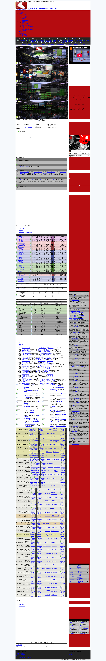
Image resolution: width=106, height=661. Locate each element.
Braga (54, 455)
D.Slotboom (21, 266)
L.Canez (20, 270)
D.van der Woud (22, 267)
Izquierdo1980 (75, 405)
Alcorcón (38, 371)
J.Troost (20, 254)
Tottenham (80, 572)
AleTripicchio (75, 295)
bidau (71, 568)
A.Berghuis (21, 281)
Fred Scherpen (26, 376)
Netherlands (28, 127)
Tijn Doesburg (25, 374)
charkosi (72, 576)
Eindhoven (50, 467)
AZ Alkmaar (48, 512)
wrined (71, 631)
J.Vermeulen (21, 253)
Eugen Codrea (26, 368)
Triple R (72, 566)
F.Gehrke (20, 261)
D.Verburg (20, 279)
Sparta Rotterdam (54, 493)
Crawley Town (50, 379)
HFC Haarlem (56, 471)
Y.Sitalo (20, 257)
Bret (76, 370)
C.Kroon (20, 277)
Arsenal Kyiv (81, 581)
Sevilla (79, 582)
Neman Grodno (79, 576)
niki (71, 581)
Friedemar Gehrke (27, 351)
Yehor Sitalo (25, 362)
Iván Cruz (24, 359)
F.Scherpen (21, 241)
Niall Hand (25, 358)
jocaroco (72, 569)
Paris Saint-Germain (56, 440)
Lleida (79, 574)
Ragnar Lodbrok (76, 308)
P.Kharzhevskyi (22, 245)
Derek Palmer (25, 383)
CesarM (72, 625)
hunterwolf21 (83, 633)
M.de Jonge (21, 247)
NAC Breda (48, 504)
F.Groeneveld (21, 239)
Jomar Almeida (26, 372)
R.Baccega (20, 240)
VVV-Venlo (54, 501)
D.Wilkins (20, 284)
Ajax (41, 354)
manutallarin (76, 365)
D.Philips (20, 258)
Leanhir (72, 579)
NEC (49, 489)
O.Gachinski (21, 288)
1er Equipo (21, 228)
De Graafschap (48, 448)
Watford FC (41, 349)
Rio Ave (80, 569)
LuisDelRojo (19, 645)
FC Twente (51, 348)
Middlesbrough (40, 358)
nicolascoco (76, 332)
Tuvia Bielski (75, 300)
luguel (22, 179)
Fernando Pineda (26, 355)
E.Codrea (20, 264)
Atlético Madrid (44, 357)
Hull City (45, 359)
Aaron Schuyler (26, 375)
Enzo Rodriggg (76, 411)
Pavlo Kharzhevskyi (27, 357)
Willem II (50, 474)
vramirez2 (72, 582)
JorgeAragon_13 (75, 311)
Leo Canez (25, 371)
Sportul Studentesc (44, 365)
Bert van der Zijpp (26, 379)
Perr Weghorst (26, 353)
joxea (71, 574)
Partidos (21, 345)
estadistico (63, 172)
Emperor (76, 323)
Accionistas (22, 606)
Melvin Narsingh (27, 381)
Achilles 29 (54, 527)
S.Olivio (20, 248)
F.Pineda (20, 265)
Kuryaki (82, 622)
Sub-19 (21, 230)
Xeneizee (82, 631)
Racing (55, 433)
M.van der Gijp (21, 274)
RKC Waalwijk (55, 516)
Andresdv (75, 350)
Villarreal (80, 571)
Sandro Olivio (25, 350)
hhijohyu (76, 358)
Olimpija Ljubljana (51, 380)
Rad (54, 444)
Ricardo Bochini (24, 166)
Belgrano (40, 363)
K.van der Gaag (22, 278)
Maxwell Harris (26, 349)
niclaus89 (75, 373)
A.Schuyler (20, 260)
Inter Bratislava (42, 348)
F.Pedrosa (20, 252)
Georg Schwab (26, 361)
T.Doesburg (21, 269)
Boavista (40, 350)
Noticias (21, 344)
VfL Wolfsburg (48, 353)
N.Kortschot (21, 244)
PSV (55, 463)
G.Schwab (20, 249)
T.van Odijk (21, 275)
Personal (21, 231)
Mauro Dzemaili (26, 348)
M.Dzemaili (20, 271)
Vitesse (55, 485)
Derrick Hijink (25, 366)
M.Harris (20, 256)
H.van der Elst (21, 237)
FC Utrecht (48, 497)
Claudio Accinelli (26, 370)
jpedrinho (72, 571)
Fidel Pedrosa (25, 363)
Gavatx (72, 633)
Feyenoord (55, 478)
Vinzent (72, 572)
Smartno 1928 (42, 361)
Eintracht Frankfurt (55, 429)
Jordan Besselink (26, 380)
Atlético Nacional (44, 355)
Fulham (79, 568)
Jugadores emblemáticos (25, 232)
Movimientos (22, 343)
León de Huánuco (48, 534)
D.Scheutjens (21, 250)
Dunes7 (26, 128)
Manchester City (49, 383)
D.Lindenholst (21, 243)
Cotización (21, 604)
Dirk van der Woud (27, 354)
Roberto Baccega (26, 365)
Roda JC (50, 482)
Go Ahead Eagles (54, 519)
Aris (54, 437)
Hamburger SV (48, 366)
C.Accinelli (20, 262)
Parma (41, 370)
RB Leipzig (49, 452)
